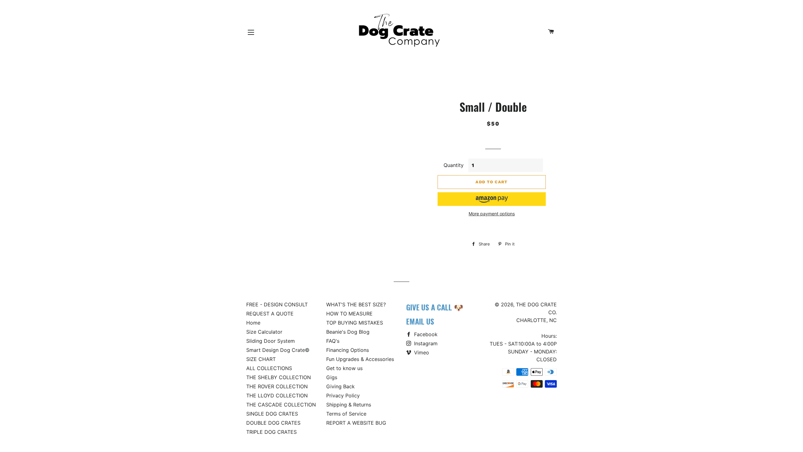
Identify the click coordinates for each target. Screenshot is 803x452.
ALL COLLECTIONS (269, 368)
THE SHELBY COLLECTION (278, 377)
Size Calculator (264, 332)
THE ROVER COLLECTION (277, 386)
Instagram (425, 343)
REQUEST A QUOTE (270, 313)
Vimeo (420, 352)
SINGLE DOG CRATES (272, 414)
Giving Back (340, 386)
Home (253, 323)
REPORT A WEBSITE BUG (356, 423)
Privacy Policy (343, 395)
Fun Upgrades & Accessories (360, 359)
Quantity (454, 165)
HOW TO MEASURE (349, 313)
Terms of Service (346, 414)
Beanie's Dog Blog (348, 332)
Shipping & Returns (348, 404)
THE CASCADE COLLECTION (281, 404)
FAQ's (332, 341)
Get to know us (344, 368)
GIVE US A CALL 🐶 (434, 307)
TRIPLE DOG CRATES (271, 432)
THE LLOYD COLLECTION (277, 395)
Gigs (331, 377)
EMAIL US (420, 321)
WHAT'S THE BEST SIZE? (356, 304)
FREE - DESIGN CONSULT (277, 304)
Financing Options (347, 350)
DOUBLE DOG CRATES (273, 423)
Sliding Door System (270, 341)
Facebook (425, 334)
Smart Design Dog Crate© (278, 350)
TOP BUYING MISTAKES (354, 323)
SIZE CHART (261, 359)
